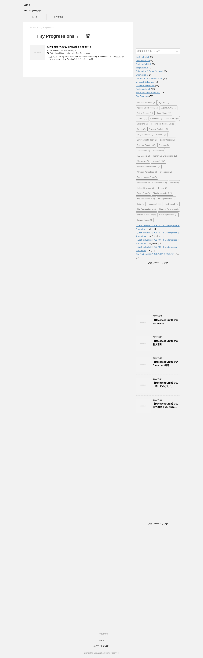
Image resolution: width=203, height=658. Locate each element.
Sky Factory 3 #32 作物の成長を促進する (69, 47)
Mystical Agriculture (147, 172)
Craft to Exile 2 (143, 57)
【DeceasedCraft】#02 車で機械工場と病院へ (165, 405)
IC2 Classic (143, 156)
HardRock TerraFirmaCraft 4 (149, 78)
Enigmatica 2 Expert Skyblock (149, 71)
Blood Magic (163, 113)
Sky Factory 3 (69, 50)
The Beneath (171, 204)
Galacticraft (143, 150)
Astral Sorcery (145, 113)
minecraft (71, 53)
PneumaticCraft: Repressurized (152, 182)
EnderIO (161, 134)
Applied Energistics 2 (147, 108)
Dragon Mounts (145, 134)
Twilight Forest (144, 220)
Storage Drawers (166, 199)
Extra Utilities (167, 140)
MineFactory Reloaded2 (148, 166)
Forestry (164, 145)
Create (141, 129)
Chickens (142, 124)
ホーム (34, 17)
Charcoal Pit (171, 118)
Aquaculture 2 (168, 108)
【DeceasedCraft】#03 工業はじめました (165, 384)
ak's (27, 5)
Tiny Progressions (83, 53)
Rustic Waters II (143, 89)
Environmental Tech (147, 140)
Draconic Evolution (158, 129)
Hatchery (158, 150)
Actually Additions (57, 53)
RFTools (162, 188)
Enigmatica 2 (142, 67)
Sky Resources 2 (146, 199)
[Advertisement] (145, 36)
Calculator (156, 118)
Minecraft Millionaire (145, 85)
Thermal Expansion (168, 209)
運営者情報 (58, 17)
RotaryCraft (143, 193)
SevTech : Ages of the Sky (148, 92)
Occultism (166, 172)
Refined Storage (145, 188)
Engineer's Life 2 (143, 64)
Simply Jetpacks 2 (162, 193)
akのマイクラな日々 (101, 646)
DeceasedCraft (143, 60)
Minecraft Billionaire (145, 82)
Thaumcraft (154, 204)
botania (142, 118)
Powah (174, 182)
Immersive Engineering (165, 156)
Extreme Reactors (146, 145)
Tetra (140, 204)
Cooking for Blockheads (162, 124)
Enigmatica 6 (142, 75)
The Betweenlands (146, 209)
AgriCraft (164, 102)
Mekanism (143, 161)
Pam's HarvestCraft (147, 177)
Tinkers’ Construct (146, 215)
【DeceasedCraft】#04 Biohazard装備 (165, 364)
